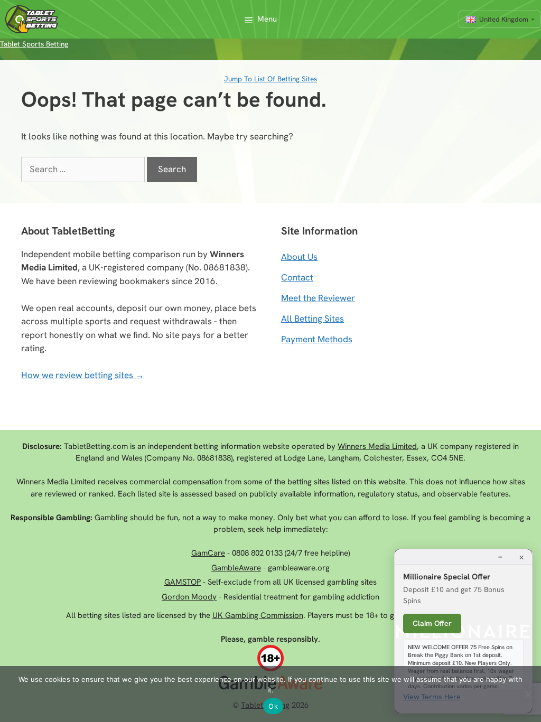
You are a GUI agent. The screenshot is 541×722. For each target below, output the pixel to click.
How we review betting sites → (82, 375)
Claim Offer (432, 623)
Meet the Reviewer (318, 298)
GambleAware (236, 567)
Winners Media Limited (377, 446)
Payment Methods (316, 339)
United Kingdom (503, 19)
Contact (297, 277)
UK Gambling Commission (257, 615)
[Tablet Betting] (34, 19)
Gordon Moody (189, 597)
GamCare (208, 553)
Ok (273, 706)
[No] (528, 694)
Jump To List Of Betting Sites (270, 78)
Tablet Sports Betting (34, 44)
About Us (299, 256)
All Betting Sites (312, 318)
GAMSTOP (182, 582)
